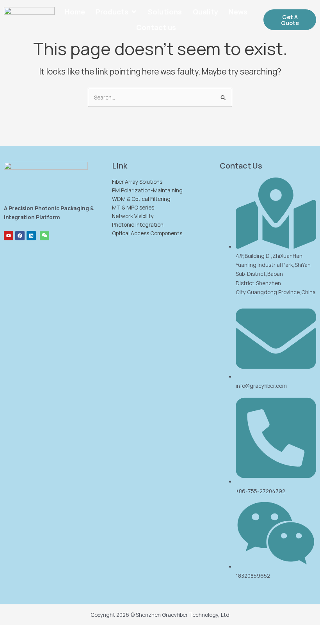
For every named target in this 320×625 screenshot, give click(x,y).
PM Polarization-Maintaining (147, 190)
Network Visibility (133, 216)
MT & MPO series (133, 207)
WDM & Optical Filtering (141, 198)
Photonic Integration (138, 224)
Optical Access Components (147, 233)
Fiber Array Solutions (137, 181)
